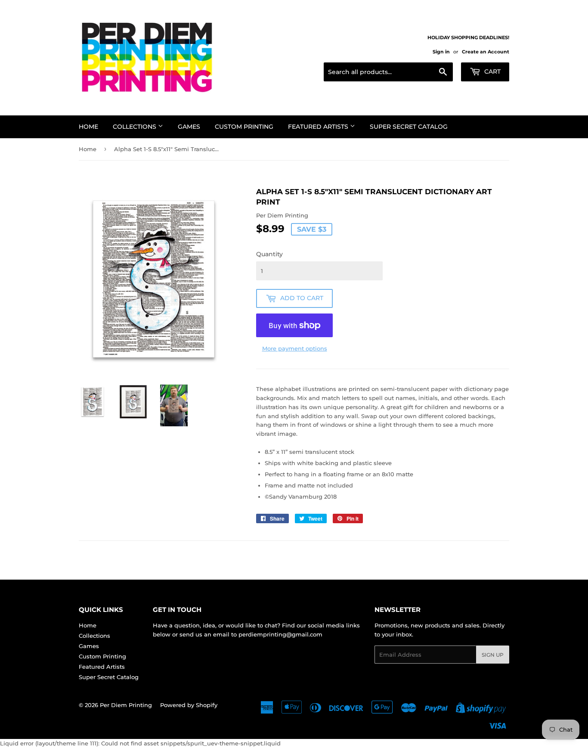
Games (189, 126)
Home (88, 126)
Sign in (441, 52)
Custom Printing (244, 126)
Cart (492, 71)
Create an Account (485, 52)
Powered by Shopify (188, 704)
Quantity (269, 254)
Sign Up (493, 655)
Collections (135, 126)
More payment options (294, 348)
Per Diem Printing (126, 704)
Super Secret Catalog (409, 126)
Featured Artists (319, 126)
